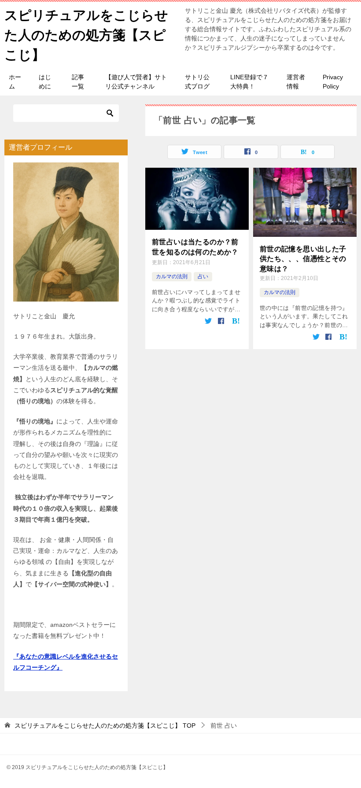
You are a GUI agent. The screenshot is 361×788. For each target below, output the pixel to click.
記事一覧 (78, 82)
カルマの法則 (172, 276)
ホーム (15, 82)
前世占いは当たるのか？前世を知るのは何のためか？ (195, 246)
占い (203, 276)
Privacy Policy (333, 82)
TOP (105, 725)
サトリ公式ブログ (197, 82)
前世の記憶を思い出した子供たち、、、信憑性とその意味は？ (303, 258)
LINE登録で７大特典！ (249, 82)
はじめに (45, 82)
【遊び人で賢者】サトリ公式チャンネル (136, 82)
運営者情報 (296, 82)
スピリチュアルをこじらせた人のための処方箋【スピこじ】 (86, 35)
